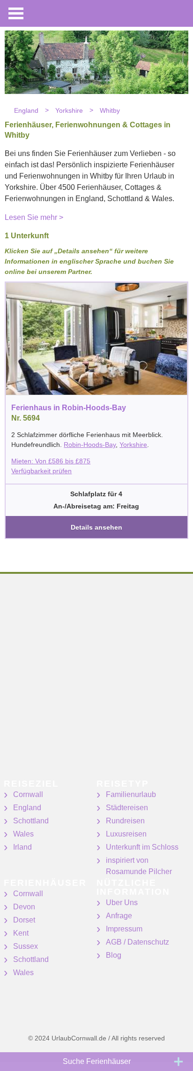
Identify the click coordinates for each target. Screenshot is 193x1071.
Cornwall (28, 794)
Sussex (25, 946)
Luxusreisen (126, 834)
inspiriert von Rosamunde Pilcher (139, 866)
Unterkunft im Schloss (142, 847)
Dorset (24, 920)
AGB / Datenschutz (137, 942)
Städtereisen (127, 808)
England (27, 808)
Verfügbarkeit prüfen (41, 471)
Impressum (124, 929)
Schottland (31, 821)
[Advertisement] (96, 682)
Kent (21, 933)
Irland (22, 847)
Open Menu (16, 13)
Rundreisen (125, 821)
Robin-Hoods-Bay (90, 444)
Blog (113, 955)
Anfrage (119, 916)
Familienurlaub (131, 794)
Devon (24, 907)
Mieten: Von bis (50, 461)
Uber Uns (122, 903)
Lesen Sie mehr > (34, 217)
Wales (23, 834)
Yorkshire (133, 444)
